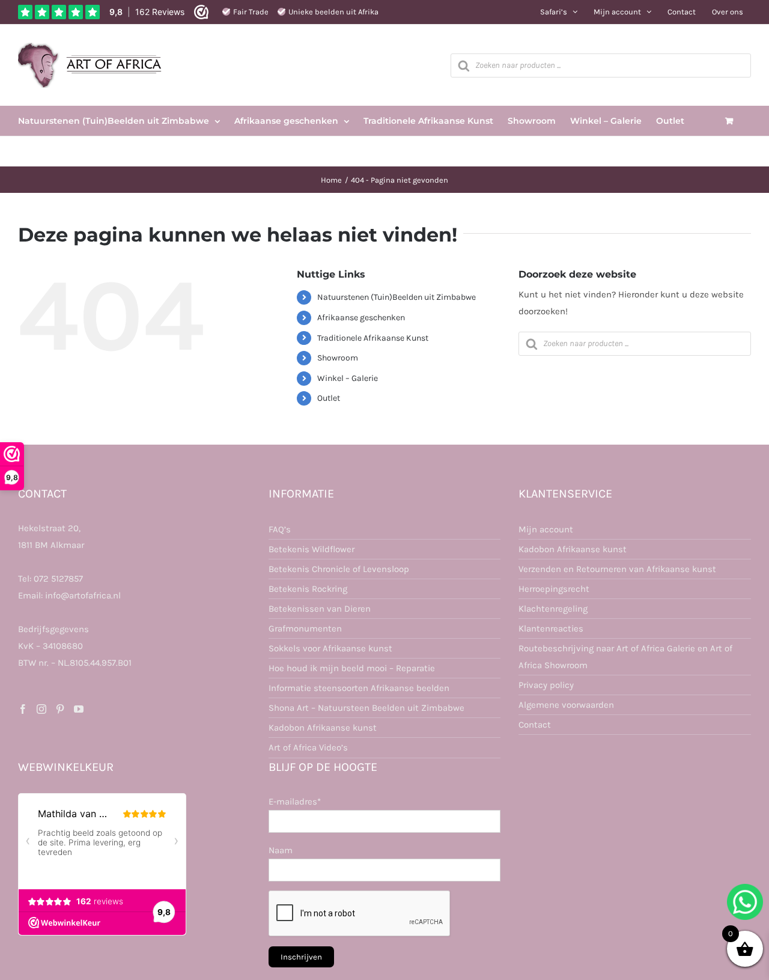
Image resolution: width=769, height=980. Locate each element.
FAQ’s (280, 529)
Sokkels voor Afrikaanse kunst (330, 648)
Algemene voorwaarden (566, 704)
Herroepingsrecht (553, 588)
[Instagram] (41, 709)
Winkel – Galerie (347, 378)
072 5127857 (58, 578)
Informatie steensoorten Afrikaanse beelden (359, 688)
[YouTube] (79, 709)
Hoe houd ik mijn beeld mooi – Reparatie (352, 668)
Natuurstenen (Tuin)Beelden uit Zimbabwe (396, 297)
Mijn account (545, 529)
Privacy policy (546, 685)
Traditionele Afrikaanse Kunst (372, 338)
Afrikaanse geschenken (361, 317)
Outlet (328, 398)
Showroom (337, 358)
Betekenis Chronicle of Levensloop (339, 569)
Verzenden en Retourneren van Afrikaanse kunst (617, 569)
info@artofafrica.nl (83, 595)
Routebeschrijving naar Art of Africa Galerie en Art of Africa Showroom (625, 657)
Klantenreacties (550, 628)
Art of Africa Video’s (308, 747)
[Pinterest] (60, 709)
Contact (534, 724)
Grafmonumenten (305, 628)
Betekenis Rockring (308, 588)
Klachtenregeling (553, 608)
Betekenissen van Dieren (320, 608)
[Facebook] (23, 709)
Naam (281, 850)
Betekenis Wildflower (311, 549)
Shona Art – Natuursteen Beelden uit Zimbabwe (366, 707)
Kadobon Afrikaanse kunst (323, 727)
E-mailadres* (295, 801)
